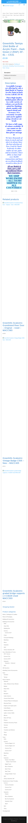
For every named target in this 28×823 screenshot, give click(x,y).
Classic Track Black (9, 759)
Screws (5, 727)
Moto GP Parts (7, 717)
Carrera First (7, 656)
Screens (6, 725)
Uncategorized (6, 811)
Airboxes (6, 681)
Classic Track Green (11, 761)
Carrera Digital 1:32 (10, 745)
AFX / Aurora (7, 654)
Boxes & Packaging (7, 616)
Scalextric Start (8, 801)
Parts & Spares (6, 679)
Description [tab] (7, 72)
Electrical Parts (7, 703)
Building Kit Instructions (8, 619)
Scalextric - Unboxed (10, 663)
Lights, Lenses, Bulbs (9, 713)
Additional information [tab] (10, 75)
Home (4, 13)
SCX (5, 647)
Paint (7, 13)
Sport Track (8, 769)
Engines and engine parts (10, 705)
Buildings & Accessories (8, 621)
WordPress (14, 820)
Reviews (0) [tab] (7, 78)
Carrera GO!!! (7, 658)
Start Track (7, 771)
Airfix (5, 623)
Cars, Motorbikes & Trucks (9, 652)
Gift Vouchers (6, 668)
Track (4, 737)
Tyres (5, 732)
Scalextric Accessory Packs (10, 722)
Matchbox (6, 640)
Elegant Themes (14, 819)
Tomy (5, 808)
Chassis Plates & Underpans (11, 700)
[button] (22, 21)
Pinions (5, 720)
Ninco (5, 642)
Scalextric (6, 644)
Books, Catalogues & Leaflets (10, 614)
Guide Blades (7, 708)
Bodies (5, 686)
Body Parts (6, 688)
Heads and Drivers (8, 710)
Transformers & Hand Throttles (10, 781)
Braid (5, 691)
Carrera (6, 630)
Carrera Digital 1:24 (10, 743)
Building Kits (7, 628)
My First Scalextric (9, 798)
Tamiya (11, 13)
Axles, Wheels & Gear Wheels (11, 683)
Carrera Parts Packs (9, 698)
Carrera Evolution (9, 784)
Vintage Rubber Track (10, 773)
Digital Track (8, 764)
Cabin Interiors (7, 696)
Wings (5, 734)
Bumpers (6, 693)
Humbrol (6, 674)
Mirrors (5, 715)
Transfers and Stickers (9, 730)
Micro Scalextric (9, 766)
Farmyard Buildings (8, 637)
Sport (6, 803)
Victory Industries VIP (9, 649)
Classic (6, 794)
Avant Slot (6, 626)
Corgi (5, 635)
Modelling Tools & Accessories (16, 66)
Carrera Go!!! (8, 632)
